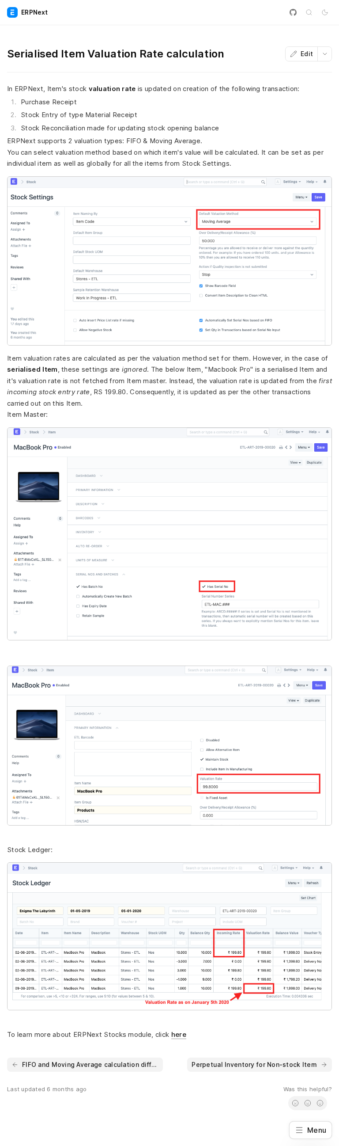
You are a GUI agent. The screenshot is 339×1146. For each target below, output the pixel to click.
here (178, 1034)
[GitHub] (293, 12)
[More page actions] (324, 54)
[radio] (295, 1103)
